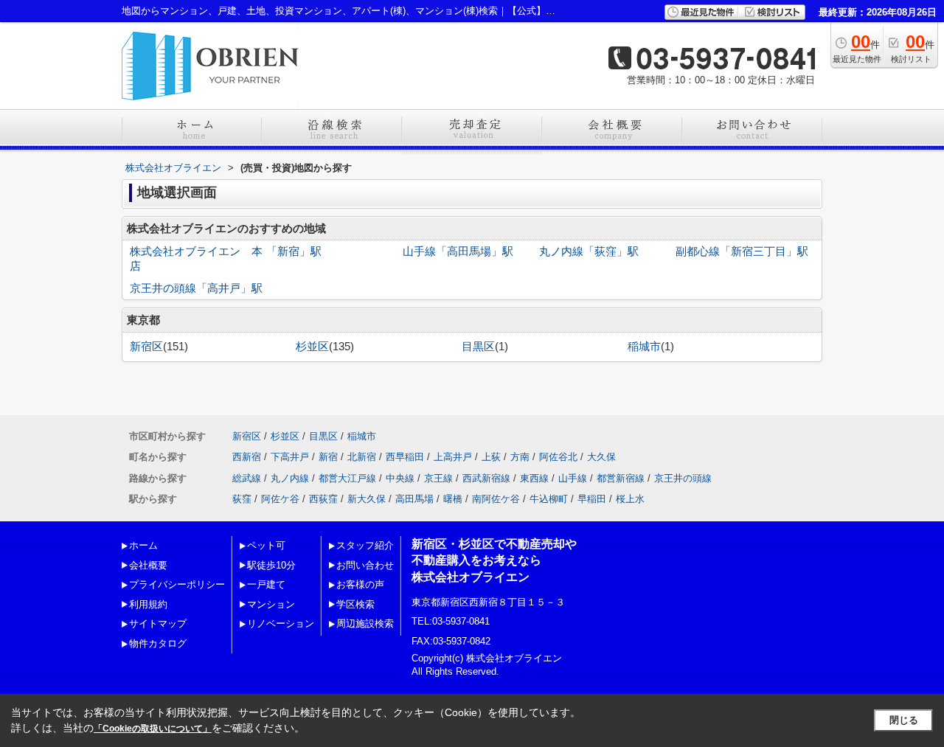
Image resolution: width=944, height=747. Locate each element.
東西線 (534, 478)
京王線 (438, 478)
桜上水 (630, 498)
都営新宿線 (621, 478)
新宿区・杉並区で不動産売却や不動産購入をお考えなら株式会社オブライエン (494, 560)
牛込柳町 (549, 498)
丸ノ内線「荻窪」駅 (589, 251)
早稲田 (591, 498)
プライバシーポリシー (177, 584)
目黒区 (478, 346)
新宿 (328, 456)
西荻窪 (323, 498)
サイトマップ (158, 623)
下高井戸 (290, 456)
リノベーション (280, 623)
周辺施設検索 (365, 623)
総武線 (246, 478)
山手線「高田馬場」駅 (458, 251)
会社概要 (148, 565)
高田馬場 (414, 498)
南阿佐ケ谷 (496, 498)
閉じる (903, 720)
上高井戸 (453, 456)
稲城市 (644, 346)
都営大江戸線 (347, 478)
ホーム (143, 545)
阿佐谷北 (558, 456)
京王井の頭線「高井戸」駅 (196, 288)
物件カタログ (158, 643)
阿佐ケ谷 (280, 498)
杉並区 (312, 346)
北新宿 (361, 456)
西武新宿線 (486, 478)
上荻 (491, 456)
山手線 (572, 478)
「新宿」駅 (294, 251)
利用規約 (148, 604)
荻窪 (241, 498)
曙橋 (452, 498)
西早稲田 (405, 456)
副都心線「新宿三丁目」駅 (742, 251)
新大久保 (366, 498)
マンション (271, 604)
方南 (520, 456)
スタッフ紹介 (365, 545)
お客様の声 (360, 584)
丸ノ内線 (290, 478)
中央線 (400, 478)
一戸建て (266, 584)
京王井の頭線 (683, 478)
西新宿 (246, 456)
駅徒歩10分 (271, 565)
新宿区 (146, 346)
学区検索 (355, 604)
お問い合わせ (365, 565)
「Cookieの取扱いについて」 (153, 728)
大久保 (601, 456)
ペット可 (266, 545)
